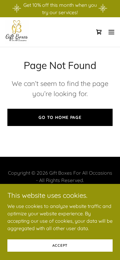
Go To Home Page (60, 117)
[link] (17, 32)
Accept (60, 245)
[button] (111, 32)
